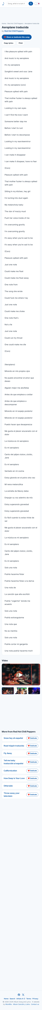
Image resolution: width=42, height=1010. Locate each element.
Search (12, 999)
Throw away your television (11, 794)
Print (21, 43)
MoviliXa (8, 1004)
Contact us (35, 1004)
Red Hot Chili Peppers (15, 23)
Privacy (35, 999)
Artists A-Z (20, 999)
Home (4, 23)
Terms (28, 999)
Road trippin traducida (14, 746)
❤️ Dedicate (32, 738)
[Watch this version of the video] (8, 690)
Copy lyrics (8, 43)
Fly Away (8, 753)
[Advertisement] (21, 14)
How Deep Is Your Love (14, 778)
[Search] (31, 4)
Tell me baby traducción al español (13, 761)
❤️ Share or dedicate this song (16, 37)
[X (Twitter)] (23, 995)
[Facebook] (19, 995)
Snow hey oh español (13, 738)
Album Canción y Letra (21, 1004)
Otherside (8, 786)
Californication (10, 771)
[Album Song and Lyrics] (3, 3)
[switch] (37, 3)
